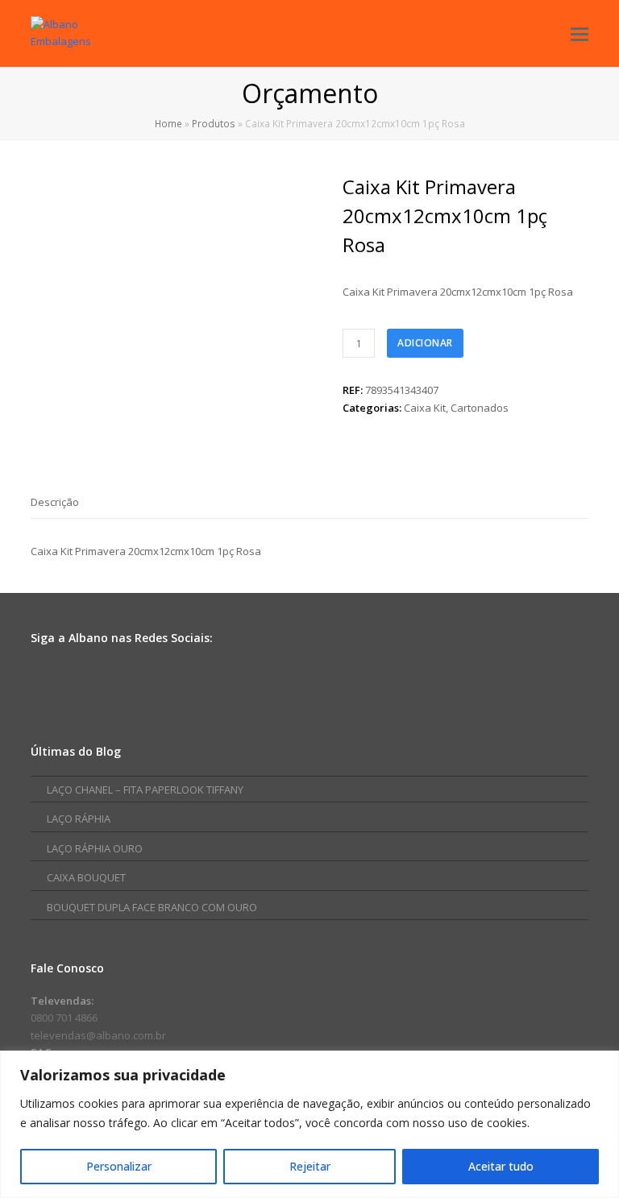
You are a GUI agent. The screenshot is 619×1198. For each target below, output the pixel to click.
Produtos (213, 123)
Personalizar (119, 1166)
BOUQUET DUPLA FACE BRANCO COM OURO (152, 907)
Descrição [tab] (55, 502)
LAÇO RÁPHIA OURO (95, 848)
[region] (309, 1124)
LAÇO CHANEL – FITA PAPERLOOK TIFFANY (145, 789)
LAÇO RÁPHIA (78, 818)
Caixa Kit (425, 407)
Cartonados (480, 407)
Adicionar (425, 343)
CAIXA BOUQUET (86, 877)
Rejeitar (309, 1166)
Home (168, 123)
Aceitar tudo (501, 1166)
